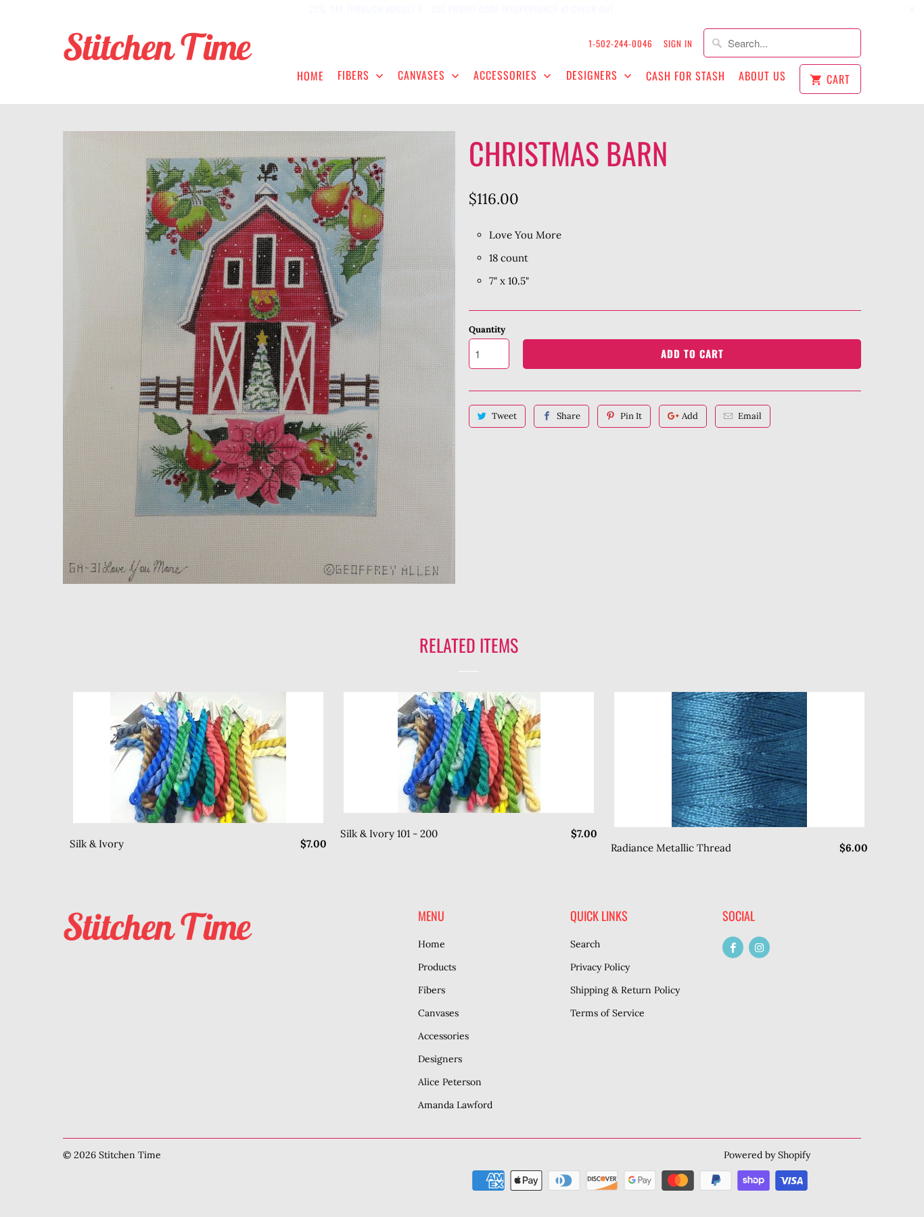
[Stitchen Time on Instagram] (759, 947)
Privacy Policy (600, 967)
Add (690, 416)
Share (568, 416)
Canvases (423, 75)
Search (585, 944)
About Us (762, 76)
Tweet (504, 416)
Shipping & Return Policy (625, 990)
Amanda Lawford (455, 1105)
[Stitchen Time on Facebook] (732, 947)
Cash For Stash (685, 76)
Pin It (631, 416)
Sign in (678, 43)
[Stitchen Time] (157, 53)
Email (750, 416)
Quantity (487, 329)
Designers (593, 75)
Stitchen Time (130, 1155)
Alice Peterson (450, 1082)
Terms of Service (607, 1013)
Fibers (355, 75)
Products (437, 967)
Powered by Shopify (767, 1155)
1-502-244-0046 (620, 43)
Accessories (506, 75)
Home (310, 76)
